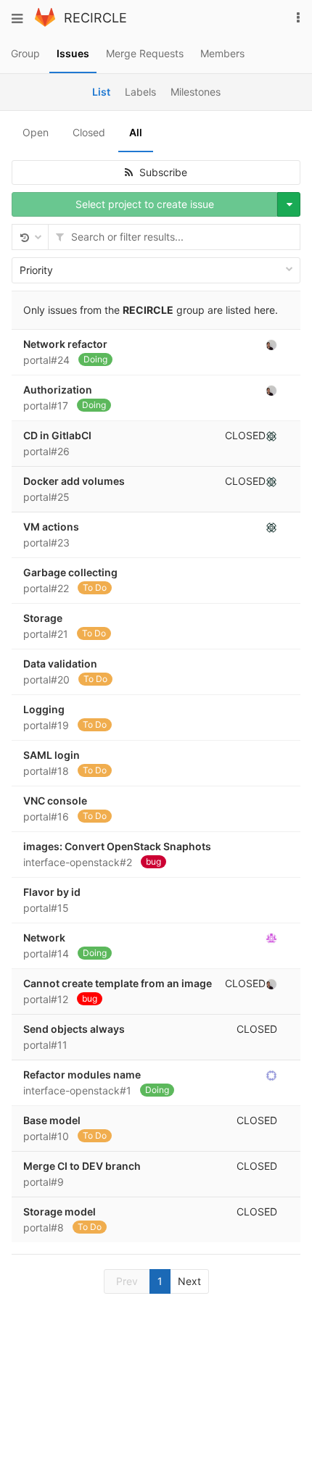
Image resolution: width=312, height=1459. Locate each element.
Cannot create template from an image (117, 983)
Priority (36, 270)
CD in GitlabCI (57, 435)
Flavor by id (52, 892)
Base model (52, 1120)
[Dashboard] (45, 22)
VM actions (51, 526)
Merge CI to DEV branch (82, 1166)
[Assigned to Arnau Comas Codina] (271, 938)
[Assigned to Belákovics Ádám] (271, 344)
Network (44, 937)
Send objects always (74, 1029)
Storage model (59, 1211)
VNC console (55, 800)
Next (189, 1281)
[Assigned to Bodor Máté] (271, 1075)
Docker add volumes (74, 481)
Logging (44, 709)
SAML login (51, 755)
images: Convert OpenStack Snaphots (117, 846)
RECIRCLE (95, 17)
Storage (42, 618)
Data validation (60, 663)
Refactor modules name (82, 1074)
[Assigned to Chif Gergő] (271, 435)
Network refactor (65, 344)
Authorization (57, 389)
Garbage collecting (70, 572)
